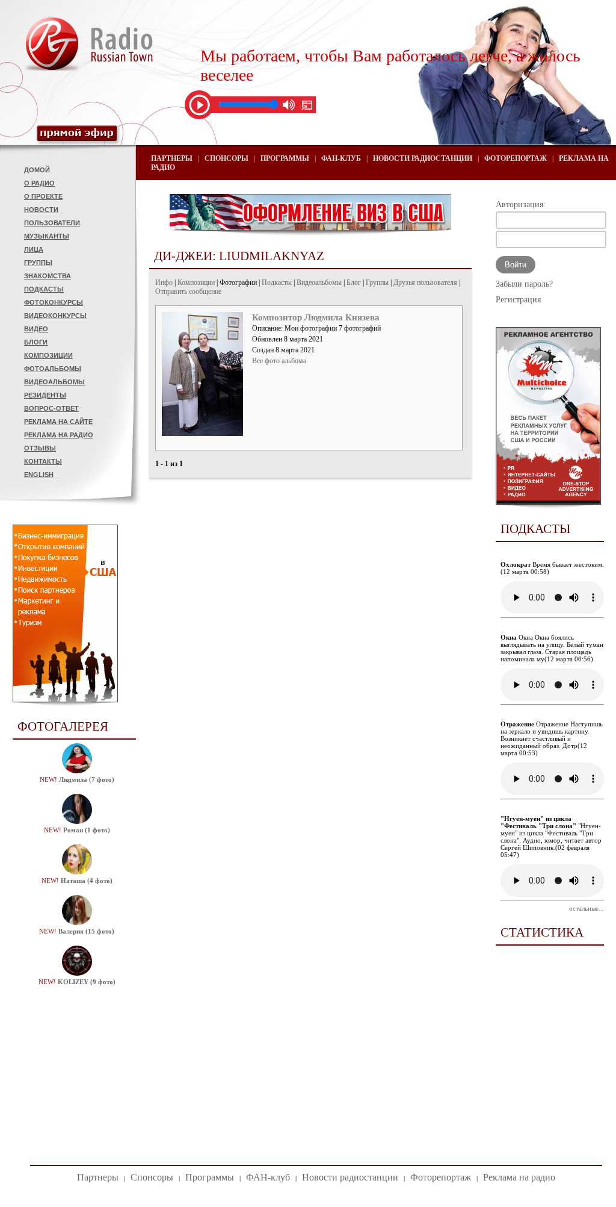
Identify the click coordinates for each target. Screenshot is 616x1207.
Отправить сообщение (188, 291)
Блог (353, 282)
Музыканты (46, 236)
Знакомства (47, 275)
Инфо (164, 282)
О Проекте (43, 196)
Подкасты (44, 289)
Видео (36, 328)
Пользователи (52, 222)
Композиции (48, 355)
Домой (37, 169)
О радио (39, 183)
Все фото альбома (279, 361)
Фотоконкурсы (53, 302)
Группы (38, 262)
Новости (41, 209)
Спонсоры (226, 158)
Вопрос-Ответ (51, 408)
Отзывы (40, 448)
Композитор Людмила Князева (316, 317)
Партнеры (171, 158)
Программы (284, 158)
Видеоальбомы (54, 381)
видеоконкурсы (55, 315)
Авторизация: (521, 204)
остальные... (586, 908)
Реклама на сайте (58, 421)
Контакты (43, 461)
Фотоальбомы (52, 368)
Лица (33, 249)
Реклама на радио (58, 434)
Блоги (36, 342)
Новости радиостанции (422, 158)
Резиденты (45, 395)
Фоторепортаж (515, 158)
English (39, 474)
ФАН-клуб (341, 158)
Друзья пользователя (425, 282)
